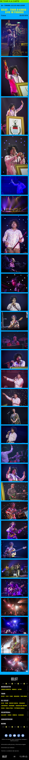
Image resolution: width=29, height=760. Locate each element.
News (3, 724)
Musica (14, 689)
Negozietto (6, 687)
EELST (3, 696)
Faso (11, 696)
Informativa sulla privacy (8, 744)
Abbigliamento (6, 689)
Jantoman (4, 706)
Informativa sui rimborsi (7, 747)
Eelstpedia (5, 712)
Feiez (3, 708)
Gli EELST (4, 700)
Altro (20, 689)
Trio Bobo (23, 696)
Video (9, 715)
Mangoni (12, 706)
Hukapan (24, 739)
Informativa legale (20, 744)
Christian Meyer (21, 706)
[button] (13, 757)
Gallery (3, 715)
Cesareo (16, 696)
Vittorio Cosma (19, 708)
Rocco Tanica (13, 703)
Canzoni (21, 715)
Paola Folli (9, 708)
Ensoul (16, 740)
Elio (7, 696)
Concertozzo (7, 719)
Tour (3, 694)
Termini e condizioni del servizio (10, 751)
